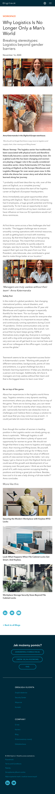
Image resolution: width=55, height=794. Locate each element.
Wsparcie (18, 702)
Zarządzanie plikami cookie (15, 772)
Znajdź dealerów (21, 693)
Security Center (20, 697)
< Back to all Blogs (11, 625)
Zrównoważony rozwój (23, 739)
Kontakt (18, 707)
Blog (16, 734)
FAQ (27, 667)
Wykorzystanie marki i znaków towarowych (21, 776)
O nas (17, 725)
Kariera (17, 729)
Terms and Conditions (13, 764)
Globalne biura (20, 744)
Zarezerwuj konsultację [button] (27, 652)
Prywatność (9, 759)
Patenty (7, 768)
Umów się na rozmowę (27, 659)
